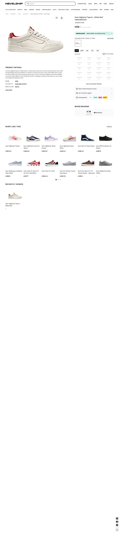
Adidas (38, 9)
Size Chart (77, 54)
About (90, 4)
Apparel (84, 9)
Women (106, 9)
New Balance (46, 9)
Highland (25, 14)
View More (8, 90)
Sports (19, 9)
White (17, 86)
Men (101, 9)
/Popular (10, 9)
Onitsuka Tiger (63, 9)
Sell (100, 3)
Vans (19, 14)
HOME (6, 14)
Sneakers (13, 14)
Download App (82, 3)
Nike (25, 9)
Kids (112, 9)
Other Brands (75, 9)
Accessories (93, 9)
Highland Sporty (21, 84)
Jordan (31, 9)
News (95, 3)
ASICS (54, 9)
